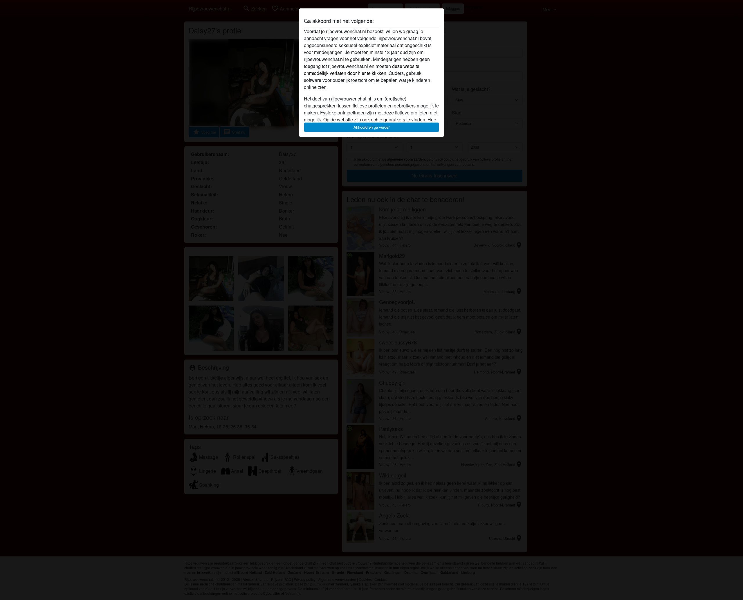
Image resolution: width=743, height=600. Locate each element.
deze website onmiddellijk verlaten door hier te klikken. (361, 69)
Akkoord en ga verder (371, 127)
